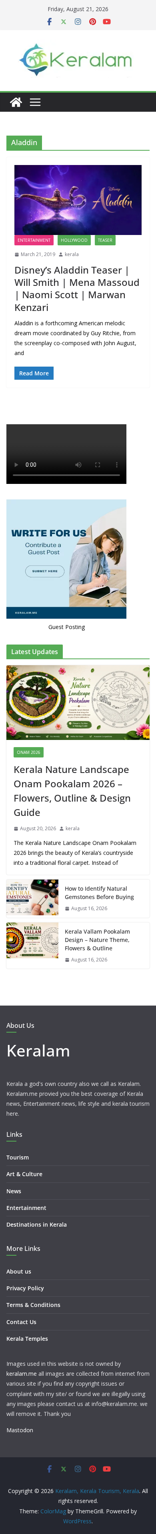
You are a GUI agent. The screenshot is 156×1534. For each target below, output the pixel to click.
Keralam (38, 1067)
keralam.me (21, 1391)
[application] (78, 464)
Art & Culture (24, 1191)
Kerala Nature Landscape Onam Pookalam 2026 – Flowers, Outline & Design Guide (72, 808)
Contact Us (21, 1339)
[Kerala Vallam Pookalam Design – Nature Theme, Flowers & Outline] (32, 963)
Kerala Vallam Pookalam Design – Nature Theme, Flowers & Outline (97, 957)
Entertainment (34, 240)
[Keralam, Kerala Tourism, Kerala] (16, 102)
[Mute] (126, 496)
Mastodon (19, 1447)
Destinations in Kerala (36, 1242)
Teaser (105, 240)
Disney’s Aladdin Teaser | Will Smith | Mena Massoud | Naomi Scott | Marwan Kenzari (77, 288)
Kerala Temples (27, 1356)
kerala (72, 254)
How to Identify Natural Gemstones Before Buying (99, 910)
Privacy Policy (25, 1305)
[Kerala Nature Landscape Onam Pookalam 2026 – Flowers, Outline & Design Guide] (78, 720)
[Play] (17, 496)
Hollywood (74, 240)
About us (18, 1289)
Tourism (17, 1175)
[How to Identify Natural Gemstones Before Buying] (32, 916)
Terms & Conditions (33, 1322)
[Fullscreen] (139, 496)
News (13, 1208)
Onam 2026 (28, 770)
